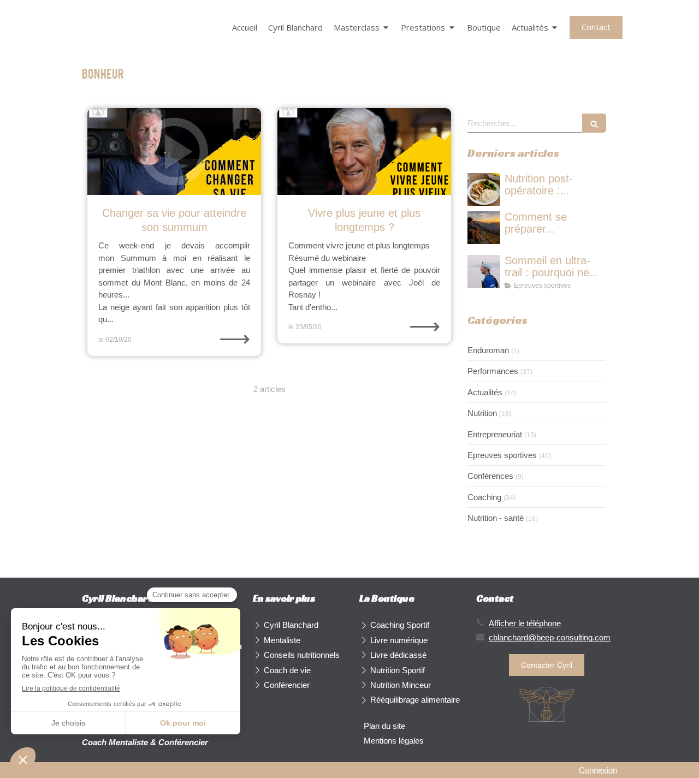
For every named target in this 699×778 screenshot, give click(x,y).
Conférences (490, 475)
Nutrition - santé (495, 517)
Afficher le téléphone (525, 623)
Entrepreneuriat (494, 434)
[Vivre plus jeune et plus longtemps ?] (364, 151)
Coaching (484, 497)
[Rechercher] (594, 123)
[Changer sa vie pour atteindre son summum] (174, 151)
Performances (492, 371)
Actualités (484, 392)
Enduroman (488, 350)
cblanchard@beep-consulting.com (550, 637)
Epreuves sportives (502, 455)
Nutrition (482, 413)
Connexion (598, 770)
